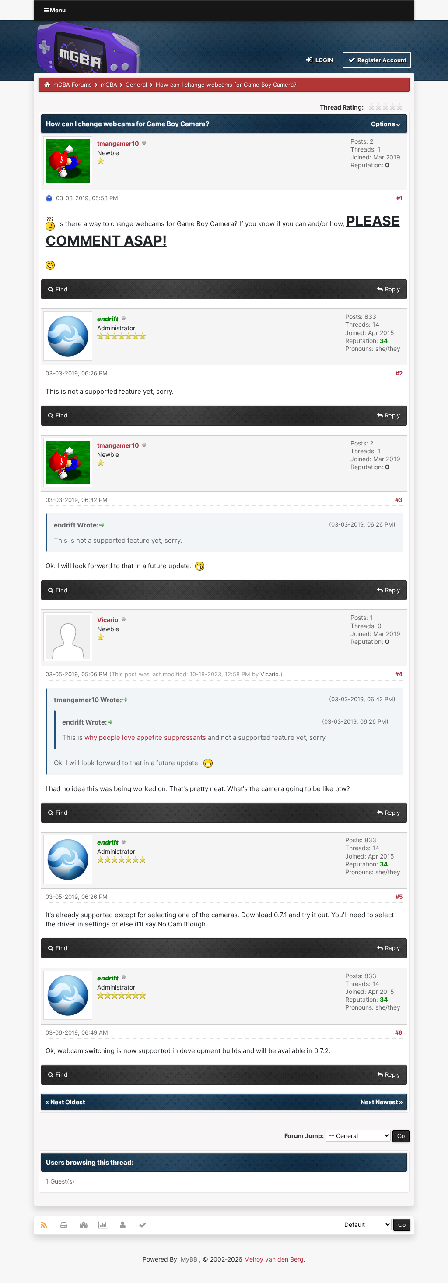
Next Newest (379, 1102)
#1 (399, 197)
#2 (399, 373)
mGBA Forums (72, 84)
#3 (398, 499)
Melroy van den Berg (274, 1259)
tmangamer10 (118, 143)
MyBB (189, 1259)
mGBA (109, 84)
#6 (398, 1032)
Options (383, 123)
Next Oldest (67, 1102)
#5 (399, 896)
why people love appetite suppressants (145, 737)
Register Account (381, 60)
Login (323, 60)
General (136, 84)
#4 (398, 674)
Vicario (108, 619)
